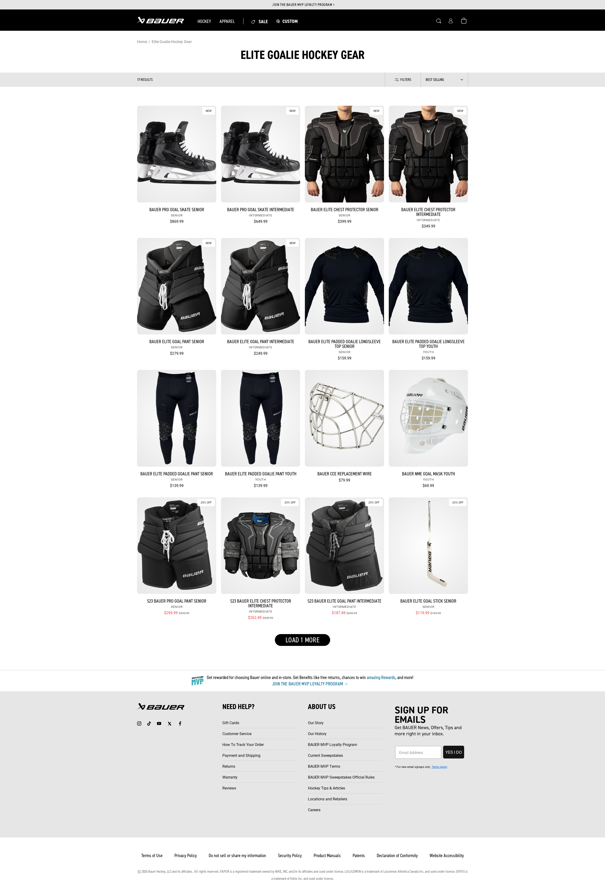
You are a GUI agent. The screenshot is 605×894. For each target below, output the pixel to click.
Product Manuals (327, 855)
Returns (228, 766)
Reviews (229, 787)
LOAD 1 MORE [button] (302, 640)
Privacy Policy (185, 855)
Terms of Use (152, 855)
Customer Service (236, 733)
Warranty (230, 777)
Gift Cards (230, 722)
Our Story (316, 722)
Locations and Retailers (327, 798)
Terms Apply (439, 767)
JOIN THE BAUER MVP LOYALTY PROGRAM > (303, 4)
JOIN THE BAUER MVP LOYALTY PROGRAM (308, 684)
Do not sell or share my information (237, 855)
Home (142, 41)
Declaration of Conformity (397, 855)
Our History (317, 733)
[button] (204, 21)
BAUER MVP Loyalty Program (332, 744)
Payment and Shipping (241, 755)
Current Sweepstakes (325, 755)
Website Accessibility (447, 855)
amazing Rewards (381, 677)
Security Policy (290, 855)
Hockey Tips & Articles (326, 787)
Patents (359, 855)
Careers (314, 809)
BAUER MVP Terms (324, 766)
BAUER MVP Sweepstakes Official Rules (341, 777)
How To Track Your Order (243, 744)
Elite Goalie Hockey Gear (171, 41)
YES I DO (453, 752)
